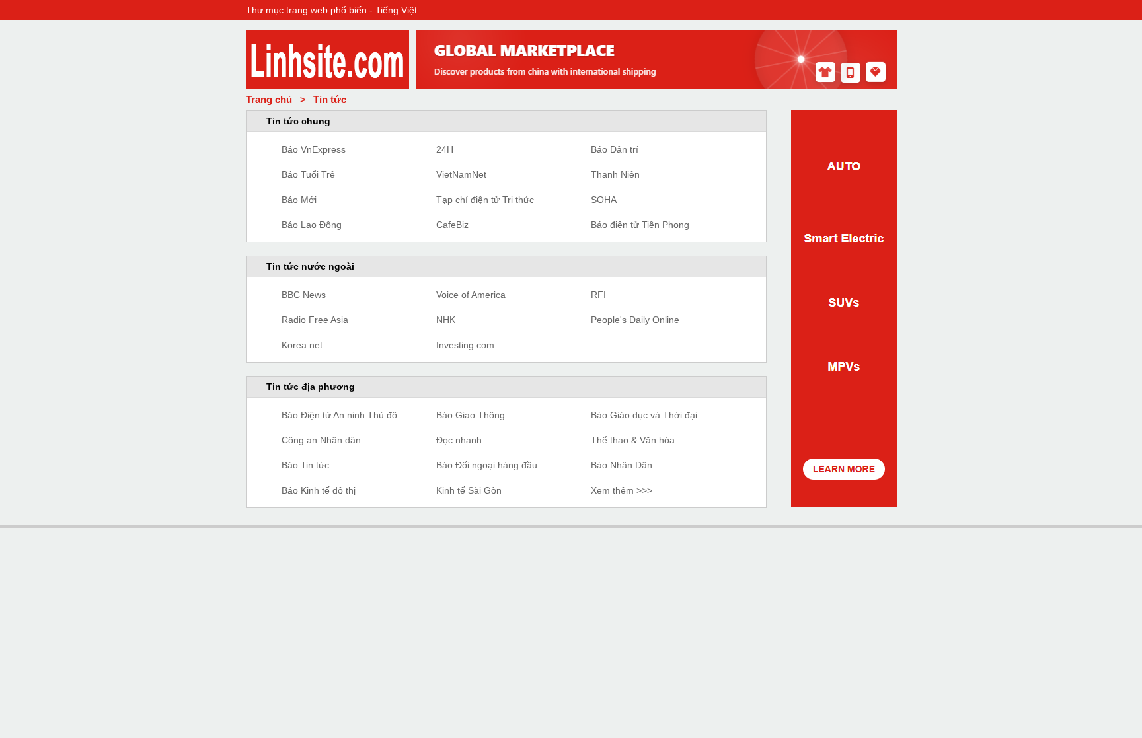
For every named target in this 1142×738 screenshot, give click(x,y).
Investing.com (465, 345)
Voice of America (471, 294)
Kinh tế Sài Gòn (469, 490)
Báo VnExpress (314, 149)
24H (444, 149)
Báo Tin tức (305, 465)
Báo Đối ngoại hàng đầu (486, 465)
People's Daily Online (635, 319)
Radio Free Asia (315, 319)
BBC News (304, 294)
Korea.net (302, 345)
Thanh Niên (615, 174)
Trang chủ (269, 99)
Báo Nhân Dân (621, 465)
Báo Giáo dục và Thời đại (644, 415)
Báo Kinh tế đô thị (319, 490)
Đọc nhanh (459, 440)
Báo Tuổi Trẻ (308, 174)
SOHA (604, 199)
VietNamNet (461, 174)
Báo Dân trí (614, 149)
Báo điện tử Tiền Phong (640, 224)
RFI (598, 294)
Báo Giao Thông (470, 415)
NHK (445, 319)
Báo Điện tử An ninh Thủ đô (339, 415)
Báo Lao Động (312, 224)
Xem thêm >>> (621, 490)
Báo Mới (299, 199)
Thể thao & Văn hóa (633, 440)
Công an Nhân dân (321, 440)
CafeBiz (452, 224)
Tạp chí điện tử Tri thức (485, 199)
